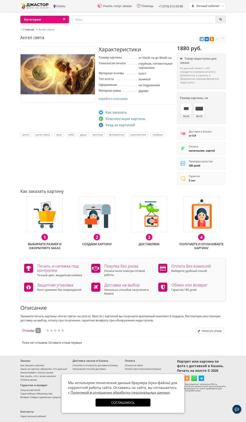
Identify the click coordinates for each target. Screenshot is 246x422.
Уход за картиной (120, 125)
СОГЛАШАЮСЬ (123, 402)
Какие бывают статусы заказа (36, 372)
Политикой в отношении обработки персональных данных (120, 392)
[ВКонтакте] (207, 39)
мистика (98, 134)
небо (71, 134)
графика (158, 134)
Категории (32, 19)
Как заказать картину (32, 365)
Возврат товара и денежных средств (40, 397)
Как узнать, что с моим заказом (38, 376)
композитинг (138, 134)
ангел (25, 134)
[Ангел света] (57, 74)
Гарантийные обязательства (36, 393)
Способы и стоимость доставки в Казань (95, 365)
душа (83, 134)
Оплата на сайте (134, 365)
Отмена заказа (28, 379)
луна (59, 134)
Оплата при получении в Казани (143, 369)
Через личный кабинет (33, 416)
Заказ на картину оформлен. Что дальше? (43, 369)
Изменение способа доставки (89, 369)
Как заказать (116, 112)
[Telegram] (202, 39)
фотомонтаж (116, 134)
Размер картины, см (194, 98)
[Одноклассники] (212, 39)
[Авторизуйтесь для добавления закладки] (223, 38)
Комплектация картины (126, 118)
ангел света (42, 134)
